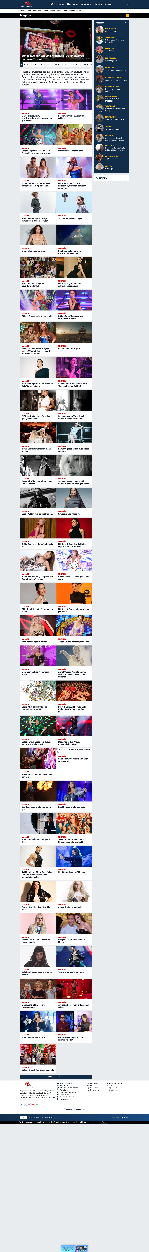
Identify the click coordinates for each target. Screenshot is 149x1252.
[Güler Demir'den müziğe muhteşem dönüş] (38, 593)
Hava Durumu (64, 1085)
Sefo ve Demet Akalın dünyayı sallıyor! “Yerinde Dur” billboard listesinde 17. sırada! (36, 351)
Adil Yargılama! (111, 31)
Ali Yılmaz (109, 127)
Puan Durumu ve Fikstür (68, 1092)
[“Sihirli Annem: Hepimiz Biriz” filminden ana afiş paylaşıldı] (74, 823)
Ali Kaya (108, 166)
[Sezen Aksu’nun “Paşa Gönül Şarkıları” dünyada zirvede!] (74, 400)
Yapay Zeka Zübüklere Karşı (115, 70)
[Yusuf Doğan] (99, 108)
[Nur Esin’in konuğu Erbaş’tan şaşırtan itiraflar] (74, 1021)
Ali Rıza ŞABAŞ (111, 96)
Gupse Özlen (110, 48)
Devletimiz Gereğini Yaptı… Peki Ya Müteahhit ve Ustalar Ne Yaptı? (116, 149)
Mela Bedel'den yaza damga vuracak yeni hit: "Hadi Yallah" (35, 219)
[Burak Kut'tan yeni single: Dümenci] (38, 498)
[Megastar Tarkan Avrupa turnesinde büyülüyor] (74, 726)
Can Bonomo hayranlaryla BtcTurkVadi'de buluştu (69, 252)
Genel (65, 11)
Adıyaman (37, 11)
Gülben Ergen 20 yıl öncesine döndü (38, 1070)
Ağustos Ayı (110, 51)
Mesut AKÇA (110, 68)
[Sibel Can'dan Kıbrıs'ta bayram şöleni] (38, 655)
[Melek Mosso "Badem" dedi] (74, 134)
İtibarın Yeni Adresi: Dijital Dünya (115, 110)
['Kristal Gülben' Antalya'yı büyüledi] (74, 625)
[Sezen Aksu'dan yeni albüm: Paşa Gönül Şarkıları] (38, 465)
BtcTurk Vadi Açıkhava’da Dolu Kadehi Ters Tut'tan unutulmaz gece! (72, 709)
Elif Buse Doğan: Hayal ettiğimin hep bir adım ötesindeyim (72, 545)
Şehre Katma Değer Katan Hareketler (115, 41)
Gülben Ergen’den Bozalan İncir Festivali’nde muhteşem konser (36, 152)
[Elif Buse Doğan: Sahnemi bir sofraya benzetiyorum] (74, 267)
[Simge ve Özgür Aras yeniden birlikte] (74, 923)
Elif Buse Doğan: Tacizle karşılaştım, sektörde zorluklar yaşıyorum (72, 185)
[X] (25, 1104)
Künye (108, 4)
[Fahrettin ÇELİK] (99, 157)
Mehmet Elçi (110, 135)
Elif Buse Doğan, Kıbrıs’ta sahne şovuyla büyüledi (36, 417)
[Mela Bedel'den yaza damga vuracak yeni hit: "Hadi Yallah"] (38, 202)
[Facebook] (21, 1104)
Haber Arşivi (64, 1099)
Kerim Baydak (110, 117)
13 (56, 64)
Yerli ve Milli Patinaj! (112, 129)
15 (62, 64)
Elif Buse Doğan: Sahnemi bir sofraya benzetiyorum (71, 284)
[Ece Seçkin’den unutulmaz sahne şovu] (38, 791)
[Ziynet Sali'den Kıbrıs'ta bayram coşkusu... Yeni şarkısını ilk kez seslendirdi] (74, 655)
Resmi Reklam (25, 11)
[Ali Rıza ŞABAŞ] (99, 98)
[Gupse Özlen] (99, 49)
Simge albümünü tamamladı (34, 251)
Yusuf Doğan (110, 106)
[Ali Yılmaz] (99, 128)
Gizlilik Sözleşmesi (93, 1090)
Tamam (105, 1122)
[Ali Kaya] (99, 167)
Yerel (59, 11)
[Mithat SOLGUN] (99, 59)
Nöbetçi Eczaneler (66, 1083)
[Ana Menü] (128, 11)
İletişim (98, 4)
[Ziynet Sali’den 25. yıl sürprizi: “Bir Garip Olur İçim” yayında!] (38, 560)
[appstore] (69, 1109)
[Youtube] (33, 1104)
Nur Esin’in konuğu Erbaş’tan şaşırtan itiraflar (71, 1038)
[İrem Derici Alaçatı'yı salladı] (38, 625)
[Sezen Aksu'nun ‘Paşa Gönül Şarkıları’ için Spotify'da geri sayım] (74, 465)
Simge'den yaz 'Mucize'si (69, 514)
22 (82, 64)
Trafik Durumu (64, 1090)
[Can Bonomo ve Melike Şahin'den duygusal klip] (74, 750)
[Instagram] (29, 1104)
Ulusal (78, 11)
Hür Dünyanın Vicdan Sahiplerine (113, 90)
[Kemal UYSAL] (99, 148)
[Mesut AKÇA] (99, 69)
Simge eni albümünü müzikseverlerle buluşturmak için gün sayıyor (37, 118)
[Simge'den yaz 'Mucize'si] (74, 498)
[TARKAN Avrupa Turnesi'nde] (74, 956)
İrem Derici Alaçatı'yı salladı (34, 642)
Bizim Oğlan (109, 169)
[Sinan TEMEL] (99, 40)
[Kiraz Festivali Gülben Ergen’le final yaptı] (74, 560)
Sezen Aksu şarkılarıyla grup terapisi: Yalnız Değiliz (34, 708)
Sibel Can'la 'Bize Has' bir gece (71, 872)
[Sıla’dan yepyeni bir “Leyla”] (74, 202)
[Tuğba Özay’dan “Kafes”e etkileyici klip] (38, 528)
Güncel (45, 11)
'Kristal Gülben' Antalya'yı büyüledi (73, 642)
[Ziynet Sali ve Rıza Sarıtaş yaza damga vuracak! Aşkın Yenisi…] (38, 167)
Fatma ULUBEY (110, 29)
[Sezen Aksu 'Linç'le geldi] (74, 332)
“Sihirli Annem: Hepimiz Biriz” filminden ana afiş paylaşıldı (71, 840)
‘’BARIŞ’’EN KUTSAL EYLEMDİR (112, 100)
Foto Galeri (59, 4)
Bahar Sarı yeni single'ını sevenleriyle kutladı (33, 284)
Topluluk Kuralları (92, 1088)
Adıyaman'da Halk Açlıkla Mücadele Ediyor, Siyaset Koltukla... (114, 139)
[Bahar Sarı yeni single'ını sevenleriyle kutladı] (38, 267)
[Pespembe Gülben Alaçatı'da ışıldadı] (74, 99)
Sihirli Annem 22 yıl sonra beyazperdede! (33, 1006)
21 (79, 64)
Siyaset (72, 11)
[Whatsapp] (36, 1104)
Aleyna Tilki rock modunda (70, 907)
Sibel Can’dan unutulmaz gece (71, 807)
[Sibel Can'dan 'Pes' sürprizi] (38, 1021)
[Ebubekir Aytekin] (99, 89)
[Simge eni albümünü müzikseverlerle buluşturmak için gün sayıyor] (38, 99)
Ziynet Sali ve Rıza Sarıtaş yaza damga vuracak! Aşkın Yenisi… (36, 184)
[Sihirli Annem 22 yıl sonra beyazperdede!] (38, 989)
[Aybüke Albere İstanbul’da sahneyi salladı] (74, 989)
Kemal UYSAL (110, 145)
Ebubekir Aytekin (112, 86)
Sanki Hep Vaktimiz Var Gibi (116, 80)
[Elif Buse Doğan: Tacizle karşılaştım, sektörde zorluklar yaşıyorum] (74, 167)
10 (47, 64)
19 (73, 64)
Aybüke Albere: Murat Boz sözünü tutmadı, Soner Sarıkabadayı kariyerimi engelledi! (37, 874)
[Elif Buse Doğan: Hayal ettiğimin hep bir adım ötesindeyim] (74, 528)
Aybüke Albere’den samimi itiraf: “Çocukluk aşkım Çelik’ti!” (72, 384)
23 (85, 64)
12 (53, 64)
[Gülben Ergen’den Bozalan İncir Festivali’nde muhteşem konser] (38, 134)
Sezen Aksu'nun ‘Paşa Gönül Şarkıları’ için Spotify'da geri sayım (73, 482)
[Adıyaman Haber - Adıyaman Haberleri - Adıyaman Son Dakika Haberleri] (27, 4)
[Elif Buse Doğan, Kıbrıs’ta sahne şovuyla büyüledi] (38, 400)
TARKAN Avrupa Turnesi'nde (71, 972)
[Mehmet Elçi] (99, 138)
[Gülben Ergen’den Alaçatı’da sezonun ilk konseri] (74, 300)
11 (50, 64)
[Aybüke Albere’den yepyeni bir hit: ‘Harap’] (38, 956)
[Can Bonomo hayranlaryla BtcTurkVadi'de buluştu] (74, 235)
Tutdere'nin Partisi (112, 159)
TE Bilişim (125, 1117)
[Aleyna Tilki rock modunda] (74, 891)
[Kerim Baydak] (99, 118)
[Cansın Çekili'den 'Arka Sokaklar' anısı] (38, 891)
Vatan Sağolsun (111, 61)
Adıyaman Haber (92, 1083)
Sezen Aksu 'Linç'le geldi (69, 348)
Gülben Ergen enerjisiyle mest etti (37, 316)
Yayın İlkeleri (113, 1088)
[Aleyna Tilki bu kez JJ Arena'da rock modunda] (38, 923)
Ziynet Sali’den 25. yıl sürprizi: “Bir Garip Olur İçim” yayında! (37, 577)
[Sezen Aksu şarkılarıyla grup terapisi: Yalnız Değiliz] (38, 691)
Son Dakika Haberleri (67, 1097)
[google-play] (79, 1109)
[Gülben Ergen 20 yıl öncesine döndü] (38, 1054)
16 (65, 64)
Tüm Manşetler (65, 1094)
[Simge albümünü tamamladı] (38, 235)
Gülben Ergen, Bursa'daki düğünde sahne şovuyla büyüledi (37, 743)
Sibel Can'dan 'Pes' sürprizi (34, 1037)
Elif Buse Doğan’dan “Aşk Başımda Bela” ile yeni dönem (37, 384)
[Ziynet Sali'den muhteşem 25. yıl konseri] (38, 432)
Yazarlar (87, 4)
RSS (24, 1117)
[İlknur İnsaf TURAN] (99, 79)
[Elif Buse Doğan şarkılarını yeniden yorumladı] (74, 593)
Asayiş (52, 11)
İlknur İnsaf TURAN (113, 78)
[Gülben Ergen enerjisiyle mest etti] (38, 300)
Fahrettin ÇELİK (111, 156)
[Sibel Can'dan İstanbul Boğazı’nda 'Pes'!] (38, 823)
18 (70, 64)
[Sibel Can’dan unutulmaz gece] (74, 791)
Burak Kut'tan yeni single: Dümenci (37, 514)
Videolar (74, 4)
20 (76, 64)
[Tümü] (126, 23)
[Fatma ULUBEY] (99, 30)
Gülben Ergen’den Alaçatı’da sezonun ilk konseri (70, 317)
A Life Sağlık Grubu (115, 1083)
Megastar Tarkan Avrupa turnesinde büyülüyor (69, 743)
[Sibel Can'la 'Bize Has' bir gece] (74, 856)
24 (88, 64)
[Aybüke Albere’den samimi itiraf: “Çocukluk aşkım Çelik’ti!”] (74, 367)
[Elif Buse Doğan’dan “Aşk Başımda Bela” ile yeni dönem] (38, 367)
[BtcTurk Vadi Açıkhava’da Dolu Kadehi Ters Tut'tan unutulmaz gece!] (74, 691)
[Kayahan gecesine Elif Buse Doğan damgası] (74, 432)
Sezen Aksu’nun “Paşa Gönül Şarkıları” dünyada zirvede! (71, 417)
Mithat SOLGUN (111, 58)
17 (67, 64)
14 (59, 64)
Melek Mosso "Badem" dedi (70, 151)
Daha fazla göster (56, 1077)
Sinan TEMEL (110, 37)
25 (91, 64)
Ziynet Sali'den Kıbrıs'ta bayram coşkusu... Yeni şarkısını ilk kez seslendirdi (72, 674)
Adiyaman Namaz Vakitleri (69, 1088)
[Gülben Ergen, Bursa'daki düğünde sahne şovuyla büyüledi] (38, 726)
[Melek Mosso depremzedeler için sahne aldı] (38, 758)
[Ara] (128, 4)
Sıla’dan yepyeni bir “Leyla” (70, 218)
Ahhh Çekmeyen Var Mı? (114, 120)
